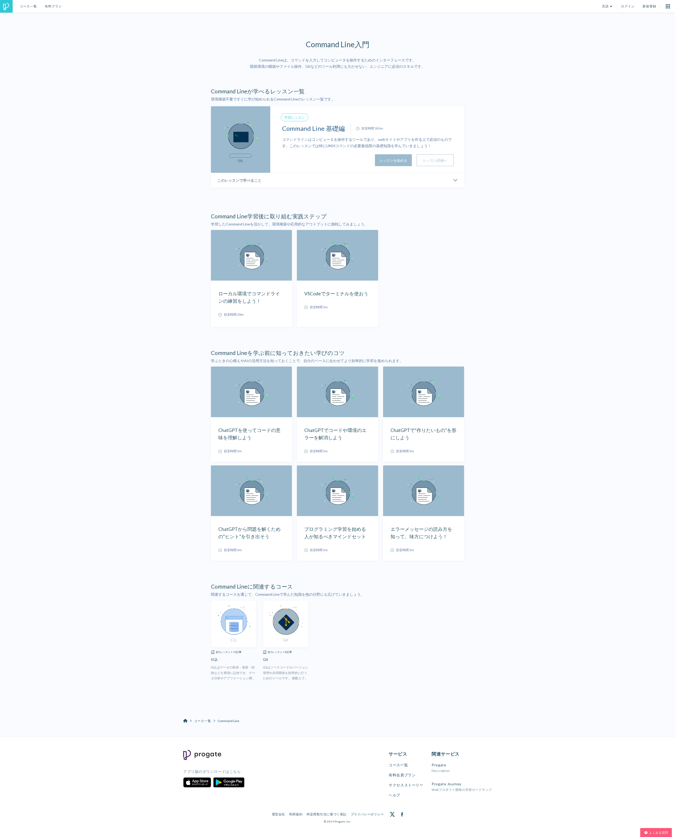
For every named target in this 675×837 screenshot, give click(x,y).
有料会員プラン (402, 775)
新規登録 (649, 6)
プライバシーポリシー (367, 814)
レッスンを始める (393, 160)
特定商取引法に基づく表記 (326, 814)
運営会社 (278, 814)
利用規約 (295, 814)
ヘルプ (394, 795)
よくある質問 (658, 832)
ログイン (628, 6)
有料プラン (53, 6)
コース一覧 (28, 6)
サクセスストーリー (406, 785)
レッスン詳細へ (435, 160)
